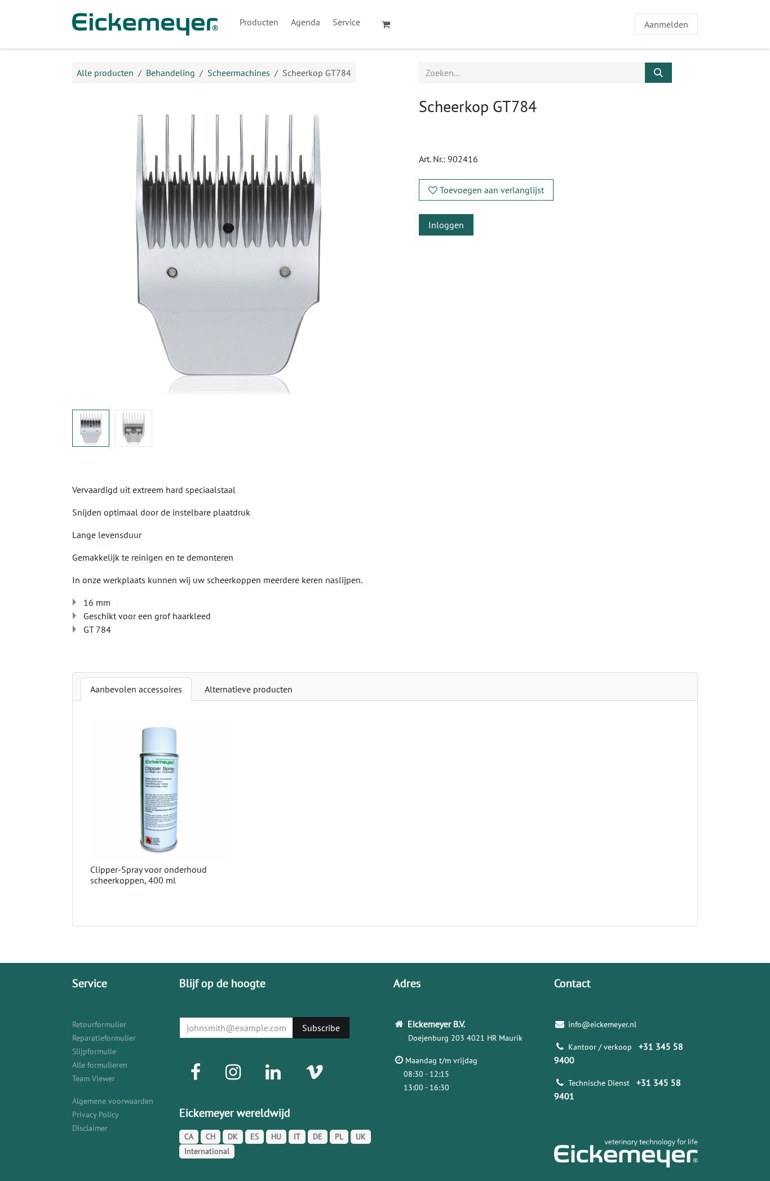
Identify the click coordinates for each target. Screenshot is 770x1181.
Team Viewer (93, 1078)
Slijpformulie (94, 1051)
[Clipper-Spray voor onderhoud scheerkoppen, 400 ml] (160, 789)
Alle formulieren (99, 1065)
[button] (88, 249)
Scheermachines (238, 72)
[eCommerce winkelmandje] (390, 24)
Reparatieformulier (104, 1038)
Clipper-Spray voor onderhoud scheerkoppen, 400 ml (148, 875)
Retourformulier (99, 1024)
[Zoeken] (658, 72)
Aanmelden (666, 24)
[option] (385, 813)
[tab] (136, 689)
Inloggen (446, 224)
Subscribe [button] (321, 1027)
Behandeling (170, 72)
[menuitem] (259, 22)
